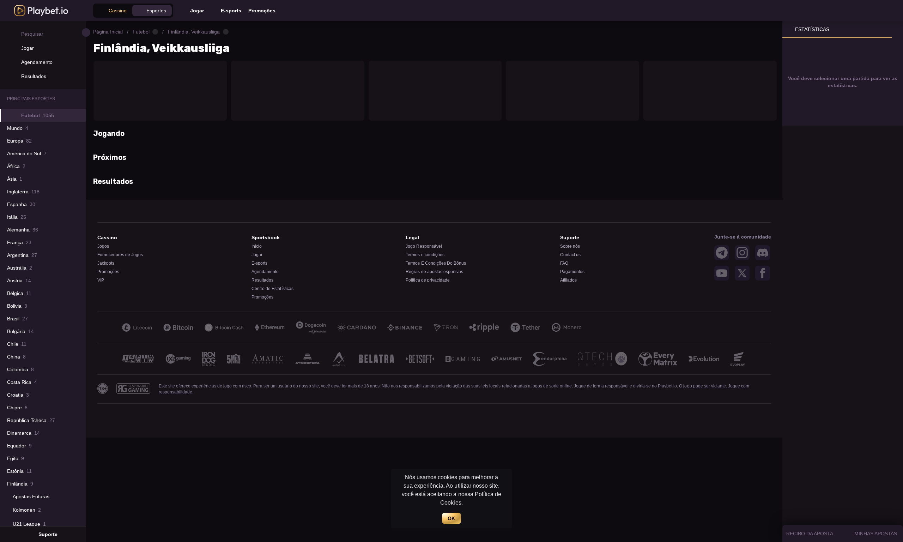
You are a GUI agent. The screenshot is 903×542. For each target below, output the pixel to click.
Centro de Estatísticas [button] (272, 288)
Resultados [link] (262, 280)
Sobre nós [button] (570, 246)
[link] (41, 10)
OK (451, 518)
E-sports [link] (259, 263)
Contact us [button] (570, 254)
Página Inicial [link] (108, 32)
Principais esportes (31, 98)
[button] (113, 10)
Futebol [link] (141, 32)
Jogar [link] (256, 254)
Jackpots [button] (105, 263)
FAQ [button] (564, 263)
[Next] (767, 359)
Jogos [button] (103, 246)
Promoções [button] (108, 271)
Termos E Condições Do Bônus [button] (436, 263)
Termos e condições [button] (425, 254)
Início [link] (256, 246)
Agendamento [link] (265, 271)
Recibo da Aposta (809, 533)
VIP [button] (100, 280)
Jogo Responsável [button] (424, 246)
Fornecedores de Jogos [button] (120, 254)
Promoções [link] (262, 297)
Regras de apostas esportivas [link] (434, 271)
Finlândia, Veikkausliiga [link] (194, 32)
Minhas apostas (875, 533)
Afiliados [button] (568, 280)
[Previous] (101, 359)
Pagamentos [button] (572, 271)
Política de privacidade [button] (427, 280)
